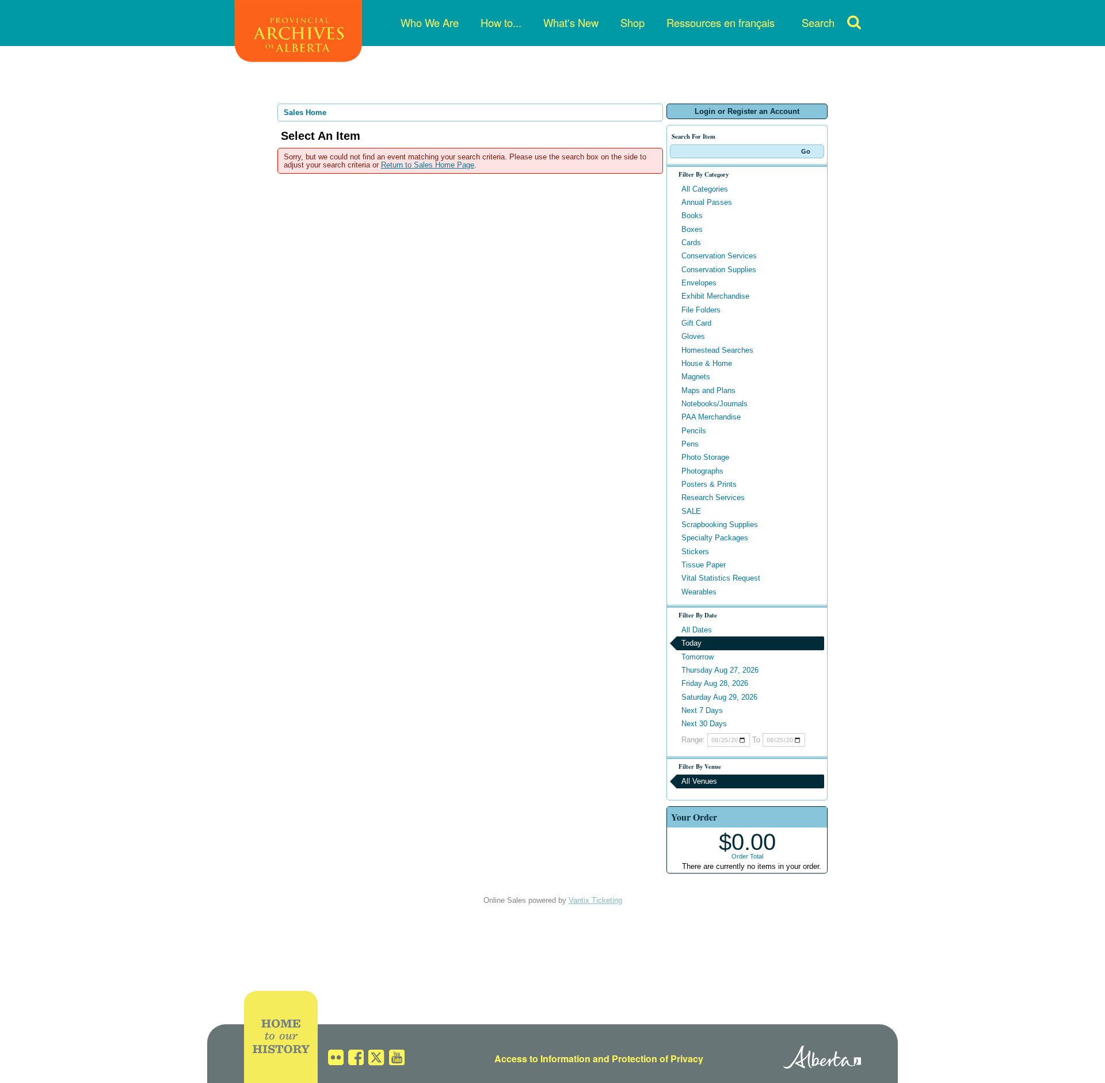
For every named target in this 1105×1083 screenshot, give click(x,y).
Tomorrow (697, 657)
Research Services (713, 497)
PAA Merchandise (711, 417)
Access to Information (542, 1058)
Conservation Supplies (718, 269)
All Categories (704, 189)
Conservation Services (719, 255)
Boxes (692, 229)
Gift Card (696, 323)
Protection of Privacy (657, 1058)
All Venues (699, 781)
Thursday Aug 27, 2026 (720, 670)
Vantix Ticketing (595, 900)
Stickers (695, 551)
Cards (691, 242)
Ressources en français (720, 22)
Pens (690, 444)
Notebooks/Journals (714, 403)
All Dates (696, 630)
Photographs (702, 471)
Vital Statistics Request (720, 578)
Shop (632, 22)
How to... (501, 22)
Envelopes (699, 283)
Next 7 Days (702, 710)
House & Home (706, 363)
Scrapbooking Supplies (719, 524)
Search (818, 22)
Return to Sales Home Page (427, 165)
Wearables (699, 592)
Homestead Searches (717, 350)
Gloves (693, 336)
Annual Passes (706, 202)
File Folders (701, 310)
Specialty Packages (714, 537)
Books (692, 215)
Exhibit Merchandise (715, 296)
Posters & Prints (709, 484)
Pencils (693, 430)
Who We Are (430, 22)
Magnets (695, 376)
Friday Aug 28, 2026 (714, 683)
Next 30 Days (704, 723)
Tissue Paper (703, 564)
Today (691, 643)
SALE (691, 511)
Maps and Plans (708, 390)
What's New (571, 22)
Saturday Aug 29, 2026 (719, 697)
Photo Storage (705, 457)
